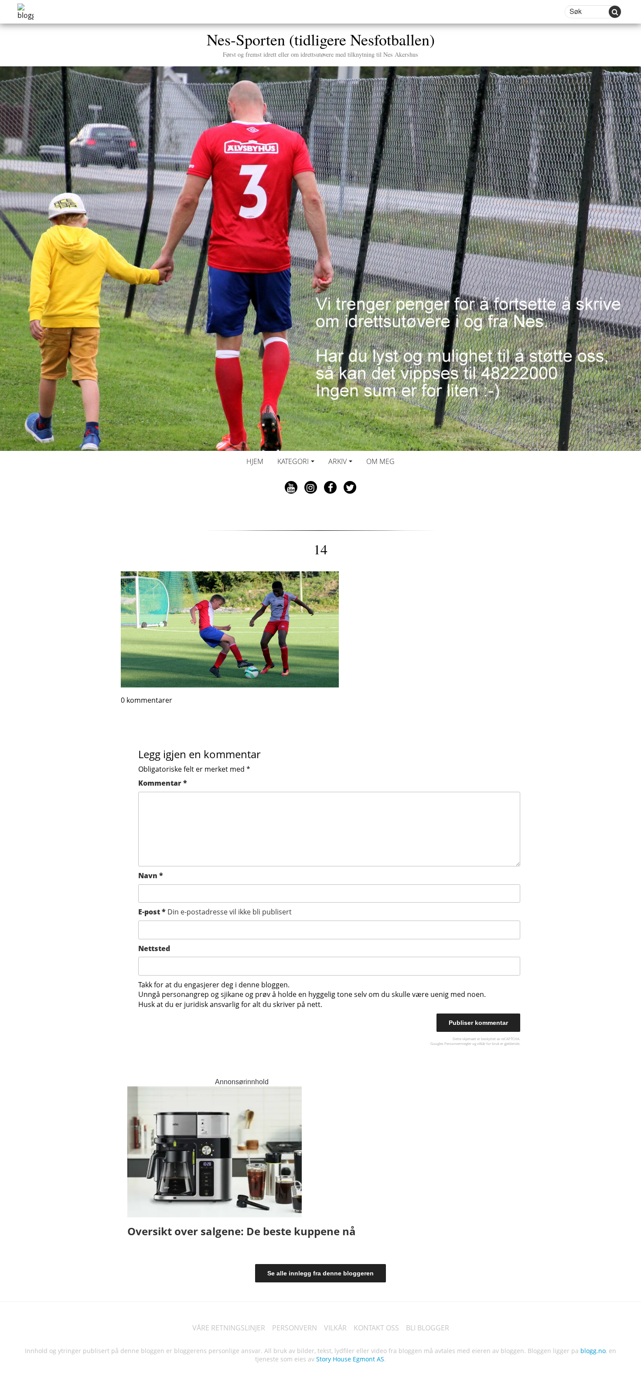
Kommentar (162, 783)
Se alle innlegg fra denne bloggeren (320, 1273)
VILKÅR (335, 1328)
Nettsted (154, 948)
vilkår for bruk (488, 1043)
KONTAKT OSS (376, 1328)
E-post (215, 912)
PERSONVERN (294, 1328)
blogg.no (593, 1351)
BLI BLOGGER (427, 1328)
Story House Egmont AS (350, 1359)
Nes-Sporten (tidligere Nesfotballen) (321, 43)
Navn (150, 875)
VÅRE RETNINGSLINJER (228, 1328)
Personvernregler (457, 1043)
